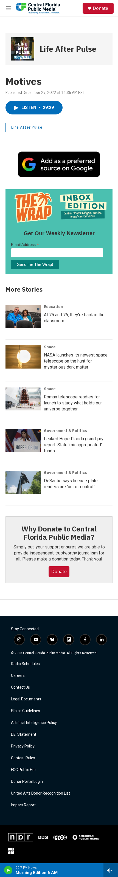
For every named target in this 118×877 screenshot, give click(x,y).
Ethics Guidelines (25, 711)
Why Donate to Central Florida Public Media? (59, 533)
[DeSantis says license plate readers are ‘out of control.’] (23, 482)
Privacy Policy (23, 746)
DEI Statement (23, 734)
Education (53, 306)
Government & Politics (65, 430)
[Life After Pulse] (22, 49)
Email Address (25, 244)
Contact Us (20, 687)
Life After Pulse (68, 49)
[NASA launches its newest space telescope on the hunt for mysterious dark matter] (23, 357)
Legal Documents (26, 699)
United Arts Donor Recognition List (40, 793)
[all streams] (110, 870)
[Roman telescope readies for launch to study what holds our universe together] (23, 398)
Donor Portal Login (27, 782)
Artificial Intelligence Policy (34, 723)
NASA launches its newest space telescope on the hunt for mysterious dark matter (76, 361)
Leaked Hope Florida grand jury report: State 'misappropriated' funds (73, 444)
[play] (8, 870)
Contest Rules (23, 758)
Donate (100, 8)
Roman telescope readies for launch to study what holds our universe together (73, 403)
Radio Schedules (25, 664)
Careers (18, 676)
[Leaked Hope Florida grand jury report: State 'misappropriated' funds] (23, 440)
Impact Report (23, 805)
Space (50, 346)
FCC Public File (23, 770)
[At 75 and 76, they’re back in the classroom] (23, 316)
